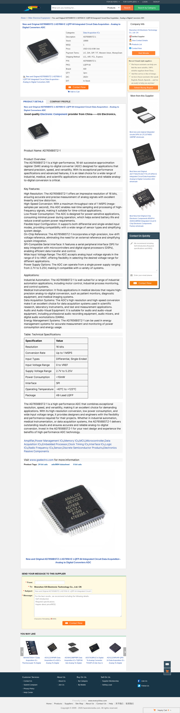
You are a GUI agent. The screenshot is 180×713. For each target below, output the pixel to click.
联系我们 (130, 703)
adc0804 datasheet (60, 464)
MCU (82, 440)
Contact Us (28, 681)
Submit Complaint (30, 685)
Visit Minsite (143, 53)
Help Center (28, 692)
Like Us (144, 681)
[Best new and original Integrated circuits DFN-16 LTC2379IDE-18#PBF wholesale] (144, 115)
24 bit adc (43, 464)
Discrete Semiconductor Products (83, 447)
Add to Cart (75, 92)
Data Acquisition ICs (91, 33)
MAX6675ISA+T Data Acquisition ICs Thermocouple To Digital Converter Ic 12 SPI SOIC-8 (31, 663)
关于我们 (119, 703)
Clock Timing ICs (78, 444)
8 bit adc (77, 464)
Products (58, 703)
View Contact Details (140, 41)
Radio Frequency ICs (40, 447)
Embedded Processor (55, 444)
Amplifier (29, 440)
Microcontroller (95, 440)
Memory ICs (71, 440)
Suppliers (69, 703)
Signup (156, 2)
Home (23, 18)
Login (145, 2)
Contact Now (79, 87)
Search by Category (147, 8)
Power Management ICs (49, 440)
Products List (137, 44)
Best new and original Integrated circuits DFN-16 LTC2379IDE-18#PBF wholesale (142, 134)
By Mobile (82, 685)
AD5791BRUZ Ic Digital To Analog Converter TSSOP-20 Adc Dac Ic (95, 660)
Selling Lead (107, 685)
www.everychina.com (97, 700)
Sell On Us (105, 677)
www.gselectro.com (42, 459)
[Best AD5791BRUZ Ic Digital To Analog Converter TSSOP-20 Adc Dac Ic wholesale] (94, 648)
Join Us (61, 685)
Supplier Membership (110, 681)
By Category (83, 681)
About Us (61, 677)
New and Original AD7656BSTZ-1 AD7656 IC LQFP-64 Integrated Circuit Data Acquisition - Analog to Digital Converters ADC (42, 79)
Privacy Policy (29, 689)
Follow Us (145, 686)
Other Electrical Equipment (39, 18)
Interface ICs (96, 444)
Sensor (58, 447)
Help (111, 703)
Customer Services (30, 677)
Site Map (79, 703)
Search (127, 8)
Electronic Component (53, 114)
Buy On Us (81, 677)
